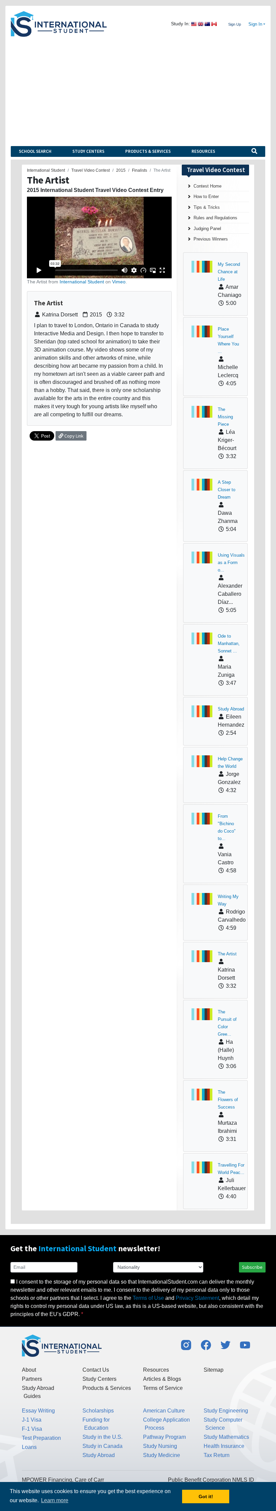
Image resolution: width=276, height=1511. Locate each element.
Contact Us (95, 1370)
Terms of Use (148, 1298)
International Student (82, 281)
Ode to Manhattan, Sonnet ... (229, 643)
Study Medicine (161, 1455)
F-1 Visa (32, 1429)
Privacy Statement (197, 1298)
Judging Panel (207, 228)
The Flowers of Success (228, 1100)
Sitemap (213, 1370)
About (29, 1370)
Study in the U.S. (102, 1437)
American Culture (164, 1411)
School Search (35, 151)
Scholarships (98, 1411)
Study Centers (88, 151)
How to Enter (206, 196)
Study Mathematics (226, 1437)
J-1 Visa (31, 1420)
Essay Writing (38, 1411)
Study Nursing (160, 1446)
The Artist (227, 953)
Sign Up (234, 24)
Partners (32, 1379)
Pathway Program (164, 1437)
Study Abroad (231, 708)
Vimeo (119, 281)
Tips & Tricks (207, 207)
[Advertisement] (138, 87)
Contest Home (207, 186)
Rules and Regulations (215, 217)
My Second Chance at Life (229, 272)
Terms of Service (163, 1388)
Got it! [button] (206, 1496)
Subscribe (252, 1267)
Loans (29, 1447)
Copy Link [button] (73, 436)
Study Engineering (226, 1411)
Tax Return (217, 1455)
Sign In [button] (255, 24)
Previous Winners (211, 239)
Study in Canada (102, 1446)
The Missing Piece (225, 417)
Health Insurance (224, 1446)
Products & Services (148, 151)
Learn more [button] (54, 1500)
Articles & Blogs (162, 1379)
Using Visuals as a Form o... (231, 562)
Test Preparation (41, 1438)
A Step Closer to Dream (226, 490)
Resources (203, 151)
